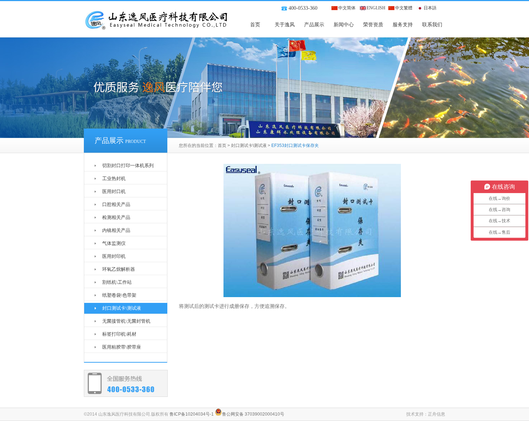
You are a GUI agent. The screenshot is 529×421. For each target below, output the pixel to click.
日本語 (430, 7)
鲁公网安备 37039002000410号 (253, 414)
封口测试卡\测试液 (249, 145)
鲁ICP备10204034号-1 (191, 414)
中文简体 (347, 7)
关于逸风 (285, 24)
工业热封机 (114, 178)
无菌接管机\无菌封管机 (126, 321)
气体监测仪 (114, 243)
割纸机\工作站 (117, 282)
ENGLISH (376, 7)
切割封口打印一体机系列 (128, 165)
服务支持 (403, 24)
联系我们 (432, 24)
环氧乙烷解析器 (118, 269)
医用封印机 (114, 256)
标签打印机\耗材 (119, 334)
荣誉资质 (373, 24)
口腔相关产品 (116, 204)
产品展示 (314, 24)
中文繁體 (403, 7)
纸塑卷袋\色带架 (119, 295)
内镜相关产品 (116, 230)
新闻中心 (344, 24)
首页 (255, 24)
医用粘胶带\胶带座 (121, 347)
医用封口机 (114, 191)
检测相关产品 (116, 217)
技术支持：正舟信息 (425, 414)
